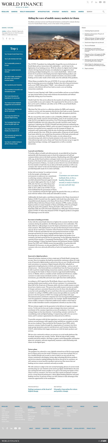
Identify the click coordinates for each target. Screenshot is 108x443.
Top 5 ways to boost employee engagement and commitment (13, 103)
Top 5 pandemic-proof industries (13, 85)
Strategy (55, 11)
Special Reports (79, 428)
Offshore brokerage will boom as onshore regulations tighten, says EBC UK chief (95, 38)
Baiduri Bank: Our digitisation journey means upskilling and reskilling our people (95, 64)
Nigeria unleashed (89, 68)
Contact (37, 428)
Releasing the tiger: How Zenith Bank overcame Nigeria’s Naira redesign (94, 60)
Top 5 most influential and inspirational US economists (12, 97)
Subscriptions (55, 428)
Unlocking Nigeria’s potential (92, 31)
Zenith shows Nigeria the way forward (94, 42)
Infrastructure (44, 11)
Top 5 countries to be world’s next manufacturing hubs (14, 90)
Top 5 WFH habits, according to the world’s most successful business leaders (13, 78)
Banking (14, 11)
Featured (10, 27)
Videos (73, 11)
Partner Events (67, 428)
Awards (81, 11)
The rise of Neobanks (90, 45)
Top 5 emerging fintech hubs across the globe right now (12, 123)
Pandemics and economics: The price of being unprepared (94, 34)
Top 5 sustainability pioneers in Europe (13, 64)
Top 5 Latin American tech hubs (13, 59)
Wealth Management (27, 11)
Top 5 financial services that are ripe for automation (13, 110)
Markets (65, 11)
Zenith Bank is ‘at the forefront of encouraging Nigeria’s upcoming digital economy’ (94, 50)
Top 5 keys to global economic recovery (13, 71)
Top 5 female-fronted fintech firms (14, 54)
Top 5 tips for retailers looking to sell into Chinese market (13, 143)
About (31, 428)
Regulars (5, 11)
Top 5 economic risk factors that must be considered (13, 136)
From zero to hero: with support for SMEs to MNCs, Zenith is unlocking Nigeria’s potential (95, 55)
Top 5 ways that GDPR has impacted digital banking (12, 116)
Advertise (46, 428)
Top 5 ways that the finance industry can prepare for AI (12, 130)
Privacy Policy (91, 428)
